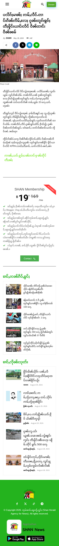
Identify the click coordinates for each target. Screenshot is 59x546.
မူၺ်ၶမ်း (26, 423)
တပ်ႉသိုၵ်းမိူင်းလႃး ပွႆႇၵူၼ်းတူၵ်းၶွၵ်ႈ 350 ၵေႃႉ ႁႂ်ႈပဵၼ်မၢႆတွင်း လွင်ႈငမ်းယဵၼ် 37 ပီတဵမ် (38, 332)
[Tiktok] (33, 504)
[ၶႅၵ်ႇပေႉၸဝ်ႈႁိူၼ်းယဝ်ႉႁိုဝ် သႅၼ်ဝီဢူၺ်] (13, 417)
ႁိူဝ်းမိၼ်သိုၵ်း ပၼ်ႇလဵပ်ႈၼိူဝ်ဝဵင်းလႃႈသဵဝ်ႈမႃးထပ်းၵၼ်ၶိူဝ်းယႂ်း (38, 376)
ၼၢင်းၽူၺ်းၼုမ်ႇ (29, 449)
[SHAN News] (29, 4)
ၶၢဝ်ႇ (9, 292)
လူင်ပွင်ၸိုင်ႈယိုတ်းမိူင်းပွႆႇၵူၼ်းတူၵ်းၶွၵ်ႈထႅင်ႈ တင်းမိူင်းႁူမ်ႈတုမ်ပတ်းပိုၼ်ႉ (38, 346)
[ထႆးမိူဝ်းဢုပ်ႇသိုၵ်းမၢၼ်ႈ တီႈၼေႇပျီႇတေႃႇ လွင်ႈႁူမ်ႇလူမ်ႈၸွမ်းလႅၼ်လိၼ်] (13, 460)
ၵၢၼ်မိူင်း (11, 307)
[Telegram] (29, 45)
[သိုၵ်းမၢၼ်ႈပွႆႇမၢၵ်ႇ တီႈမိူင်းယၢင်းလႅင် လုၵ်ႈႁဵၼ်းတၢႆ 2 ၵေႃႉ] (13, 318)
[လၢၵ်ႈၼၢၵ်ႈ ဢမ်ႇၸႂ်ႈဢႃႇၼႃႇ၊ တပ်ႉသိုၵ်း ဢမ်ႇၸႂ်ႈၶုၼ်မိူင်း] (13, 396)
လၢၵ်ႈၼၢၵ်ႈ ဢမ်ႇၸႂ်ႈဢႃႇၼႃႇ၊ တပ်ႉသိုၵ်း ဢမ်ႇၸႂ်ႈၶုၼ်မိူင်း (37, 397)
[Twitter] (25, 504)
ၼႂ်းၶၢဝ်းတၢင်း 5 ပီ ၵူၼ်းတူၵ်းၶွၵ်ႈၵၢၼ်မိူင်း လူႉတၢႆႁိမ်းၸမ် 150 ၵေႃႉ (38, 303)
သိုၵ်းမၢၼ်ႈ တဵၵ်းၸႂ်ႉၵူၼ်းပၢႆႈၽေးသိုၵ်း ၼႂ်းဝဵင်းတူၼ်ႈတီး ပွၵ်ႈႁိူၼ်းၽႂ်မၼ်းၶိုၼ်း (37, 289)
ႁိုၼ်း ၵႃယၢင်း (28, 406)
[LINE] (36, 45)
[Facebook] (16, 45)
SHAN (8, 38)
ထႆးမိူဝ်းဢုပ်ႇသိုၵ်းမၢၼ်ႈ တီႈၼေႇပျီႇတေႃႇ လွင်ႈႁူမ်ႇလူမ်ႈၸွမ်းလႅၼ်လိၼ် (37, 461)
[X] (23, 45)
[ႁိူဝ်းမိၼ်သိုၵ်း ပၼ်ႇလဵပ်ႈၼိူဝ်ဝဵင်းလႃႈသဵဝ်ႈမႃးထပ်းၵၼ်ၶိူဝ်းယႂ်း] (13, 375)
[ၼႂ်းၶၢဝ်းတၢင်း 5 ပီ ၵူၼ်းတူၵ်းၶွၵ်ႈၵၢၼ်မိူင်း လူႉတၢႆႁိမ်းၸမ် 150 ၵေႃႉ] (13, 303)
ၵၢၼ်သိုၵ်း (11, 321)
